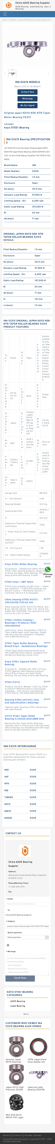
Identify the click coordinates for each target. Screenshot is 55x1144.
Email (9, 899)
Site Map (28, 1135)
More (26, 1014)
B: (5, 212)
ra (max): (8, 305)
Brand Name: (11, 165)
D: (4, 299)
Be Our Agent (28, 105)
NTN (6, 783)
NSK (6, 770)
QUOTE (47, 564)
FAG (6, 790)
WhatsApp (27, 98)
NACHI (7, 811)
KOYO (7, 804)
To (9, 910)
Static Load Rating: (14, 207)
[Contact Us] (48, 572)
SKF (6, 777)
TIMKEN (8, 797)
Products (13, 20)
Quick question (15, 933)
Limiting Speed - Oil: (15, 201)
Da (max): (9, 189)
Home (5, 20)
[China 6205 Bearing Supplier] (8, 4)
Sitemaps (37, 1135)
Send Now (20, 978)
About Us (7, 1135)
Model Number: (12, 171)
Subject (10, 921)
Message (11, 951)
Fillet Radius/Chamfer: (16, 177)
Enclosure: (9, 183)
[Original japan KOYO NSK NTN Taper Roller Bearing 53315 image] (27, 49)
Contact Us (18, 1135)
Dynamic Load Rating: (15, 195)
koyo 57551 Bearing (26, 20)
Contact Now (27, 92)
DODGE (8, 818)
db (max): (9, 218)
